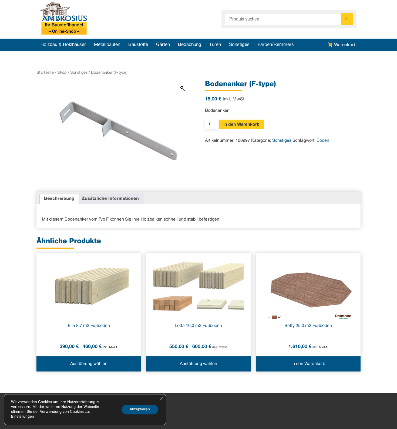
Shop (62, 73)
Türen (215, 45)
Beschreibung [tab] (59, 199)
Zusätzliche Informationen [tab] (110, 199)
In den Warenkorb (241, 124)
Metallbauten (107, 45)
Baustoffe (138, 45)
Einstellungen (22, 416)
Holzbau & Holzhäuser (63, 45)
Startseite (45, 73)
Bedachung (189, 45)
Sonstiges (239, 45)
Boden (323, 141)
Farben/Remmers (276, 45)
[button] (183, 88)
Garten (163, 45)
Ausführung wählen (88, 364)
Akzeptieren (140, 409)
